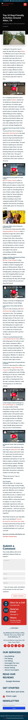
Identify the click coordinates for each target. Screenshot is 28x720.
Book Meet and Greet (15, 692)
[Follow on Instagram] (8, 645)
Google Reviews (13, 681)
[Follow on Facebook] (5, 645)
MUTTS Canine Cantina (10, 180)
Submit (14, 708)
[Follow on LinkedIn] (19, 645)
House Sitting (10, 667)
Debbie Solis (6, 23)
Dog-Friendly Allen (20, 23)
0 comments (5, 26)
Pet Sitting (9, 658)
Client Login (11, 696)
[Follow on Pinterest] (22, 645)
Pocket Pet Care (11, 665)
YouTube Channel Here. (10, 536)
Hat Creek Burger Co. (9, 404)
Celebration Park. (15, 449)
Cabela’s (14, 100)
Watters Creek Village (9, 260)
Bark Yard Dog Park (12, 133)
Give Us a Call (17, 602)
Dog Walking (9, 656)
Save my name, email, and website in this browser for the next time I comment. (14, 589)
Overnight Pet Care (12, 663)
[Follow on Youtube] (12, 645)
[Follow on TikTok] (15, 645)
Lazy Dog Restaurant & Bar (11, 339)
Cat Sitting (9, 661)
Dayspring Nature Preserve (11, 231)
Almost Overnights (12, 670)
